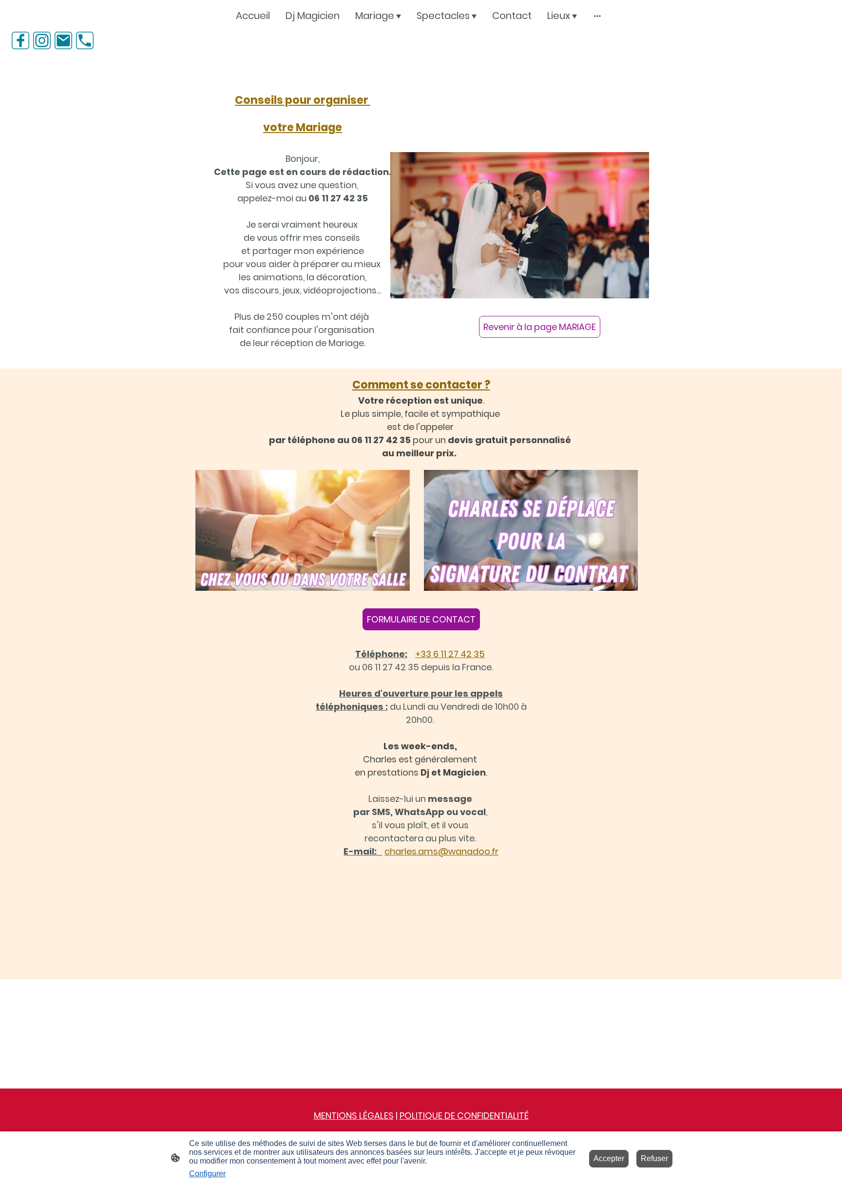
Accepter (608, 1158)
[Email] (63, 40)
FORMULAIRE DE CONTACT (421, 619)
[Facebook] (20, 40)
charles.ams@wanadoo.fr (441, 851)
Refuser (654, 1158)
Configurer (207, 1173)
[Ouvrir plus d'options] (597, 15)
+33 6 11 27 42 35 (450, 654)
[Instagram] (42, 40)
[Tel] (85, 40)
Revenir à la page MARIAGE (539, 327)
